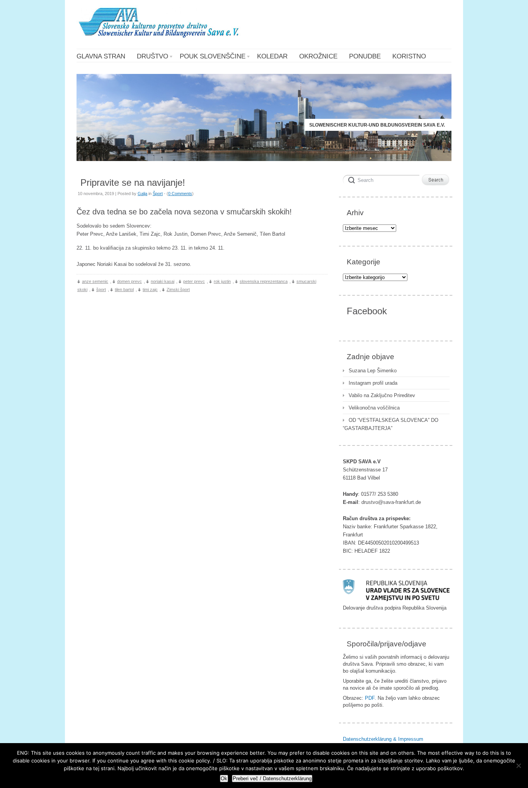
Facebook (367, 311)
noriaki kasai (162, 281)
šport (101, 289)
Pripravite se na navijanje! (132, 182)
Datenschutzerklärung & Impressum (383, 739)
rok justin (222, 281)
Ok (224, 778)
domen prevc (129, 281)
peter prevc (194, 281)
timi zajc (150, 289)
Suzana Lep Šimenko (373, 370)
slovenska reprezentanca (264, 281)
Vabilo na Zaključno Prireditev (382, 395)
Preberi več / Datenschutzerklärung (272, 778)
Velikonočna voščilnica (374, 408)
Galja (142, 193)
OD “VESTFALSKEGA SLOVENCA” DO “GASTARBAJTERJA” (390, 424)
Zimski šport (178, 289)
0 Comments (180, 193)
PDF (370, 698)
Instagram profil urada (373, 383)
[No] (518, 765)
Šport (158, 193)
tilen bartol (124, 289)
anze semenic (95, 281)
